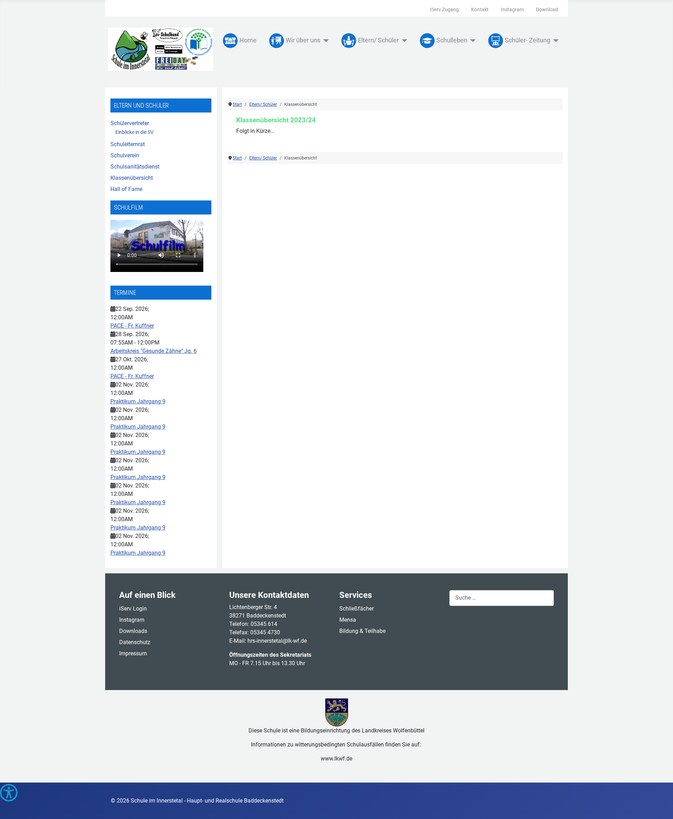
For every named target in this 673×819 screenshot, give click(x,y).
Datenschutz (134, 642)
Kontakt (480, 9)
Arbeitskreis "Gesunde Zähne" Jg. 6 (153, 351)
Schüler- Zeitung (527, 40)
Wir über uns (303, 40)
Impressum (133, 653)
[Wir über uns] (324, 40)
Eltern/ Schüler (378, 40)
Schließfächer (356, 608)
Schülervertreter (129, 123)
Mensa (347, 619)
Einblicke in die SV (134, 132)
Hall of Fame (126, 189)
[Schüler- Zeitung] (554, 40)
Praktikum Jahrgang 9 (137, 401)
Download (547, 9)
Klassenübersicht (131, 178)
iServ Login (133, 608)
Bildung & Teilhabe (362, 631)
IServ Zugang (444, 9)
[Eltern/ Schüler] (403, 40)
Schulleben (451, 40)
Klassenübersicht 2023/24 (276, 120)
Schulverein (124, 155)
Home (248, 40)
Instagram (512, 9)
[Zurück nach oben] (660, 806)
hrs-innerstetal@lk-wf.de (277, 640)
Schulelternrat (127, 144)
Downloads (133, 631)
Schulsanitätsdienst (134, 166)
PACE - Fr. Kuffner (132, 325)
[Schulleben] (471, 40)
